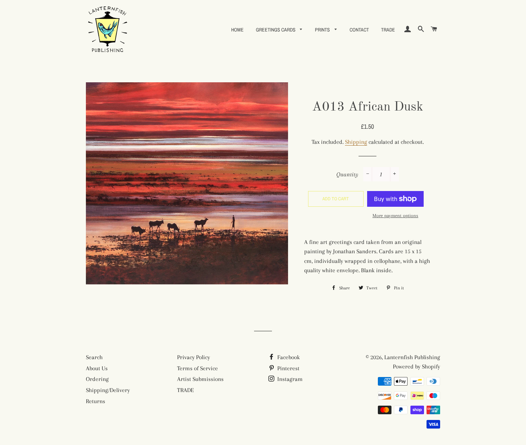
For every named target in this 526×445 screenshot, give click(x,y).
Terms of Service (197, 368)
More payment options (395, 215)
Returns (95, 401)
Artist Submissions (200, 379)
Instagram (289, 379)
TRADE (388, 29)
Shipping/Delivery (108, 390)
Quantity (347, 174)
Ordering (97, 379)
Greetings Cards (276, 29)
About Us (97, 368)
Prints (323, 29)
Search (94, 357)
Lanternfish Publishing (412, 357)
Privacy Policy (193, 357)
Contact (359, 29)
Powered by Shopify (416, 366)
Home (237, 29)
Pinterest (287, 368)
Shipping (356, 141)
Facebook (288, 357)
